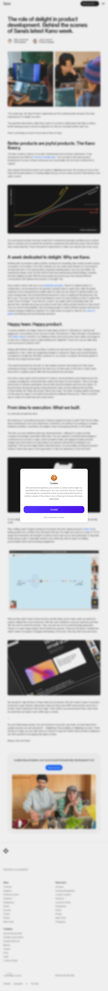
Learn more (54, 499)
